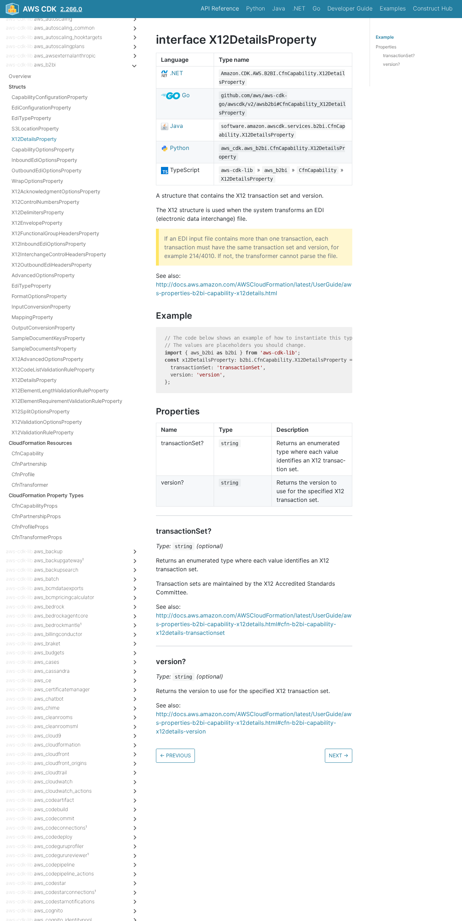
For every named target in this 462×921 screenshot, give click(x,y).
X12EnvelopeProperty (37, 223)
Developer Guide (349, 8)
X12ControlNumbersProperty (45, 202)
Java (278, 8)
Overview (20, 76)
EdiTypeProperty (31, 118)
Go (316, 8)
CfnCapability (28, 453)
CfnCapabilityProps (34, 506)
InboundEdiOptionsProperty (44, 160)
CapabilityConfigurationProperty (50, 97)
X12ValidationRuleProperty (43, 432)
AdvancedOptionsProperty (43, 275)
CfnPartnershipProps (36, 516)
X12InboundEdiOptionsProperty (49, 244)
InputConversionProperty (41, 307)
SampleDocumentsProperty (44, 348)
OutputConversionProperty (43, 327)
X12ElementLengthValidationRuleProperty (60, 390)
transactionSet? (399, 55)
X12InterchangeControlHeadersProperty (59, 254)
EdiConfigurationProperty (41, 107)
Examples (393, 8)
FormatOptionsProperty (39, 296)
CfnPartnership (29, 464)
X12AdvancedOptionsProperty (47, 359)
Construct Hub (433, 8)
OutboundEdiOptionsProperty (47, 170)
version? (391, 64)
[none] (152, 40)
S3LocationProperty (35, 128)
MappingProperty (32, 317)
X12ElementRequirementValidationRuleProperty (67, 401)
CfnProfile (23, 474)
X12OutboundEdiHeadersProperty (52, 265)
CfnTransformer (30, 485)
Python (255, 8)
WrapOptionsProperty (37, 181)
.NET (298, 8)
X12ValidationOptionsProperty (47, 422)
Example (385, 37)
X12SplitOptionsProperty (41, 411)
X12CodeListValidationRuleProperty (53, 369)
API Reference (220, 8)
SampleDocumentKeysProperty (48, 338)
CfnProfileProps (30, 527)
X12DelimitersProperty (38, 212)
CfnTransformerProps (37, 537)
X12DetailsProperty (34, 139)
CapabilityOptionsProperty (43, 149)
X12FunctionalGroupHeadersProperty (55, 233)
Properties (386, 47)
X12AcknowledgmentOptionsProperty (56, 191)
